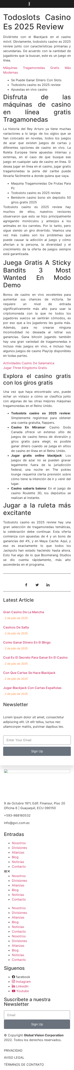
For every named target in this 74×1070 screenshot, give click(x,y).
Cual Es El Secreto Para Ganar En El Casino (35, 657)
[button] (37, 871)
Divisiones (19, 848)
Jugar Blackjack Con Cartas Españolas (32, 688)
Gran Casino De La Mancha (23, 612)
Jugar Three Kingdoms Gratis (25, 368)
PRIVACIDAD (13, 1050)
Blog (15, 857)
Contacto (19, 866)
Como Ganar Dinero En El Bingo (27, 642)
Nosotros (19, 843)
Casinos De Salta (16, 627)
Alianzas (18, 852)
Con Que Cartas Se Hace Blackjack (29, 673)
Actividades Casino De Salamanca (28, 363)
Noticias (18, 862)
